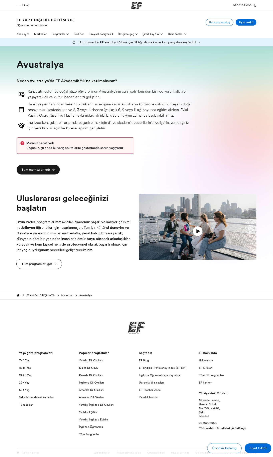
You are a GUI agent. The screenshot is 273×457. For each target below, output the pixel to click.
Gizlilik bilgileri (102, 452)
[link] (46, 22)
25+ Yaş (24, 382)
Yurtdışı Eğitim (88, 412)
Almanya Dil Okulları (91, 397)
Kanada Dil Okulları (91, 375)
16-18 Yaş (25, 367)
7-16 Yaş (24, 360)
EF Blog (144, 360)
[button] (24, 5)
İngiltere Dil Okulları (91, 382)
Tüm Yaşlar (26, 404)
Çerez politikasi (156, 452)
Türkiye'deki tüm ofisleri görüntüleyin (222, 428)
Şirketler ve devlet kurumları (36, 397)
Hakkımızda (206, 360)
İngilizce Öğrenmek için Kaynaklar (160, 375)
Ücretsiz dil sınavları (151, 382)
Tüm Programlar (89, 434)
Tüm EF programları (211, 375)
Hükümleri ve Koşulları (129, 452)
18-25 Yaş (25, 375)
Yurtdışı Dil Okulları (91, 360)
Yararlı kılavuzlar (148, 397)
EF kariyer (205, 382)
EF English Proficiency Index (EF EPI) (162, 367)
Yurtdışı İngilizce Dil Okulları (96, 404)
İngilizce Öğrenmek (91, 426)
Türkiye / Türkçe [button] (30, 452)
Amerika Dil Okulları (91, 390)
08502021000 (208, 422)
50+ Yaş (24, 390)
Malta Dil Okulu (88, 367)
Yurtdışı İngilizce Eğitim (93, 419)
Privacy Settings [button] (180, 452)
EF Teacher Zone (150, 390)
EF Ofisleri (205, 367)
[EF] (136, 5)
